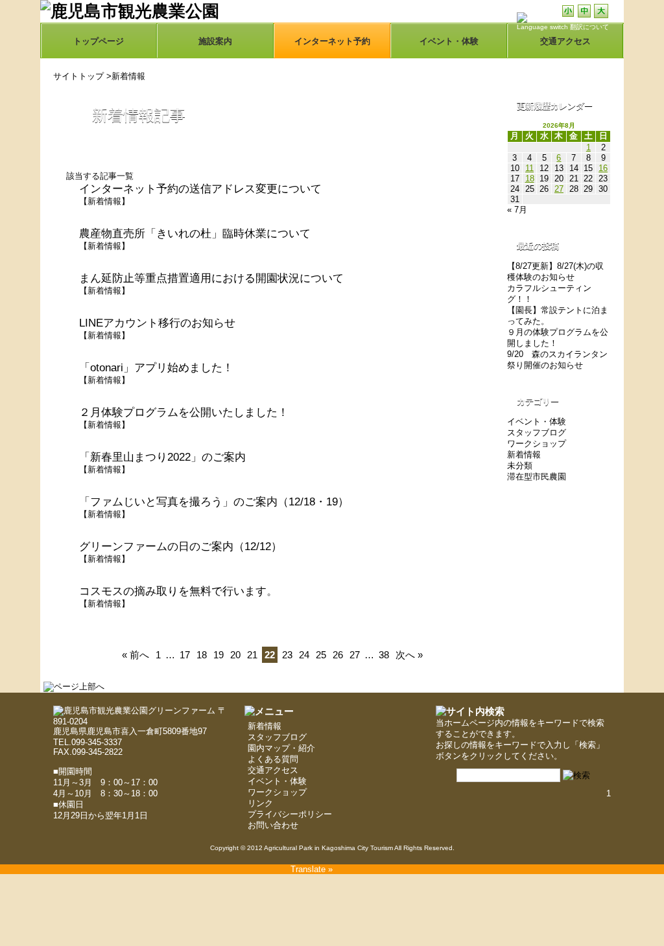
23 (287, 654)
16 (603, 168)
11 (529, 168)
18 (201, 654)
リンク (260, 803)
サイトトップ (78, 76)
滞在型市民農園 (536, 476)
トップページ (98, 41)
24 (304, 654)
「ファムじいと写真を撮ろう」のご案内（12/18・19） (214, 502)
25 (321, 654)
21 (252, 654)
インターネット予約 (332, 41)
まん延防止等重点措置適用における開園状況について (211, 278)
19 (218, 654)
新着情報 (128, 76)
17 (185, 654)
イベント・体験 (449, 41)
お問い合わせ (273, 825)
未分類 (519, 465)
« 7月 (517, 209)
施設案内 (215, 41)
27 (355, 654)
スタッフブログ (536, 432)
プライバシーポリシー (290, 814)
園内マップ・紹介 (281, 748)
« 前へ (135, 654)
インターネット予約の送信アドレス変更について (200, 189)
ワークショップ (536, 443)
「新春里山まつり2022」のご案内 (162, 457)
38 (384, 654)
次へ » (409, 654)
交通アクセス (273, 770)
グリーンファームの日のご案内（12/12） (180, 546)
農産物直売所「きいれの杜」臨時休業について (195, 233)
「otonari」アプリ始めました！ (156, 368)
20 (235, 654)
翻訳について (589, 26)
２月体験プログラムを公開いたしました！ (184, 412)
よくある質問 (273, 759)
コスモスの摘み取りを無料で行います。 (178, 591)
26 (338, 654)
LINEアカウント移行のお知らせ (157, 323)
